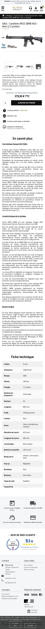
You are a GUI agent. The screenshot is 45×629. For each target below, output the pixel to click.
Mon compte (28, 565)
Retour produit (29, 569)
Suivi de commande (31, 567)
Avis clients (6, 594)
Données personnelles (9, 598)
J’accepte (30, 625)
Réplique (9, 16)
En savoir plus (7, 89)
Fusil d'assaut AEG (31, 16)
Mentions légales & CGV (10, 596)
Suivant (42, 56)
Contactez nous (10, 578)
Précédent (4, 56)
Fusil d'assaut (18, 16)
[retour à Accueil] (3, 16)
